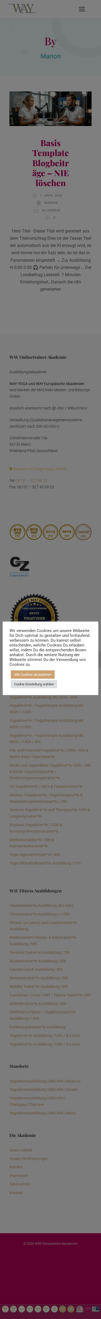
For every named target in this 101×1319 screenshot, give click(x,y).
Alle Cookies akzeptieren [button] (32, 675)
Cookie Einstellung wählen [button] (34, 684)
